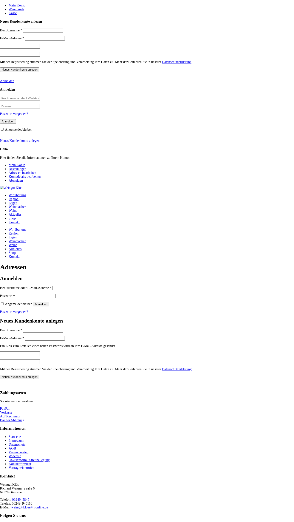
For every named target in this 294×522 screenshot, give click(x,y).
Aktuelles (15, 214)
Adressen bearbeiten (22, 173)
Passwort (7, 296)
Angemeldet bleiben (18, 129)
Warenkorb (16, 9)
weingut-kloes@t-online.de (29, 507)
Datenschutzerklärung (177, 62)
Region (14, 199)
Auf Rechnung (10, 416)
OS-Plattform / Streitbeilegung (29, 460)
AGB (12, 448)
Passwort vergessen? (14, 114)
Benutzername (11, 30)
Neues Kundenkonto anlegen (20, 140)
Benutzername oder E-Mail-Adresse (25, 288)
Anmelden (7, 81)
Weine (13, 210)
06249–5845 (20, 499)
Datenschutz (17, 444)
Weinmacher (17, 206)
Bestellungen (17, 169)
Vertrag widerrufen (21, 467)
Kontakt (14, 222)
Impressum (16, 440)
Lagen (13, 203)
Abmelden (16, 180)
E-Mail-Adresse (12, 38)
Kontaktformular (20, 464)
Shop (12, 218)
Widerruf (15, 456)
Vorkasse (6, 412)
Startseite (15, 437)
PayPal (4, 408)
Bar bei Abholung (12, 420)
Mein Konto (17, 5)
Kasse (13, 13)
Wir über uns (17, 195)
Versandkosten (18, 452)
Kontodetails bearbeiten (25, 176)
